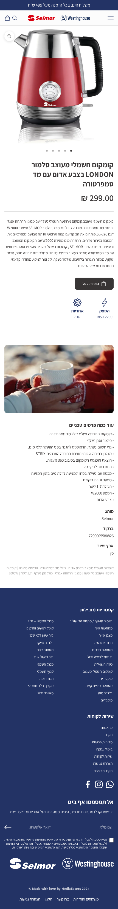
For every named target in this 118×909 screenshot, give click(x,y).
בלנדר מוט (105, 693)
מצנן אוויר (106, 635)
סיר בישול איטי (43, 656)
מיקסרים (107, 700)
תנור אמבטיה (103, 642)
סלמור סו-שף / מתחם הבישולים (91, 621)
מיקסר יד (106, 678)
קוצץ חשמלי (45, 671)
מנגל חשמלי (45, 664)
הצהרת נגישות (103, 763)
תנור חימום (46, 678)
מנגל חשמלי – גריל (41, 621)
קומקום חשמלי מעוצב (98, 671)
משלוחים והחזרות (86, 899)
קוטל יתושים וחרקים (40, 628)
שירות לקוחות (103, 756)
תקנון (109, 734)
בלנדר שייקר (45, 642)
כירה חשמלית (103, 664)
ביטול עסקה (104, 749)
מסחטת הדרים (102, 649)
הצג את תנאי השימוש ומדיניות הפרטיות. (36, 847)
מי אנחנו (107, 727)
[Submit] (8, 827)
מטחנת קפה (45, 649)
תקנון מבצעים (103, 770)
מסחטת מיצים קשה (99, 685)
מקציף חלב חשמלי (41, 685)
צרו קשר (63, 899)
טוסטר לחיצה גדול (100, 656)
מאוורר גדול (46, 693)
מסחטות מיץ (104, 628)
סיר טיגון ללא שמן (41, 635)
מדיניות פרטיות (102, 742)
